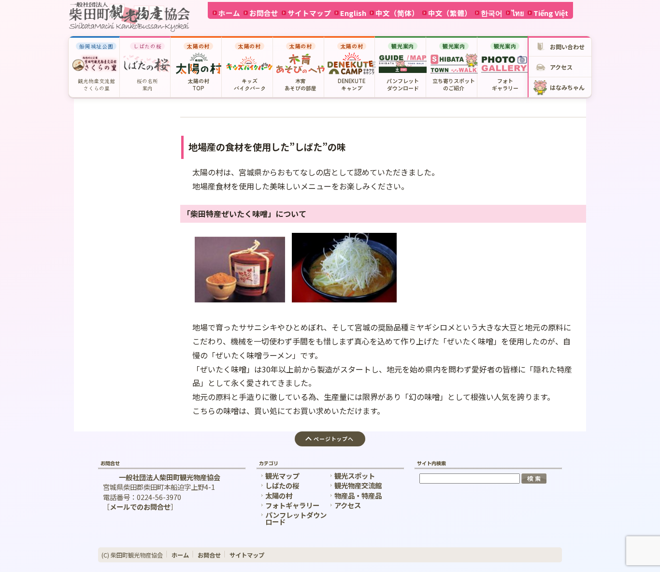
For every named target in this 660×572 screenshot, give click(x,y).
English (353, 13)
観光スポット (354, 476)
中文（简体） (397, 13)
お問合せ (263, 13)
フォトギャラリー (292, 505)
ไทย (518, 13)
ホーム (229, 13)
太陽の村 (278, 495)
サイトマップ (309, 13)
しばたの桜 (282, 485)
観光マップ (282, 476)
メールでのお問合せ (140, 506)
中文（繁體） (450, 13)
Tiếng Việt (550, 13)
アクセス (347, 505)
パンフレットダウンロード (296, 518)
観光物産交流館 (358, 485)
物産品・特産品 (358, 495)
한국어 (491, 13)
